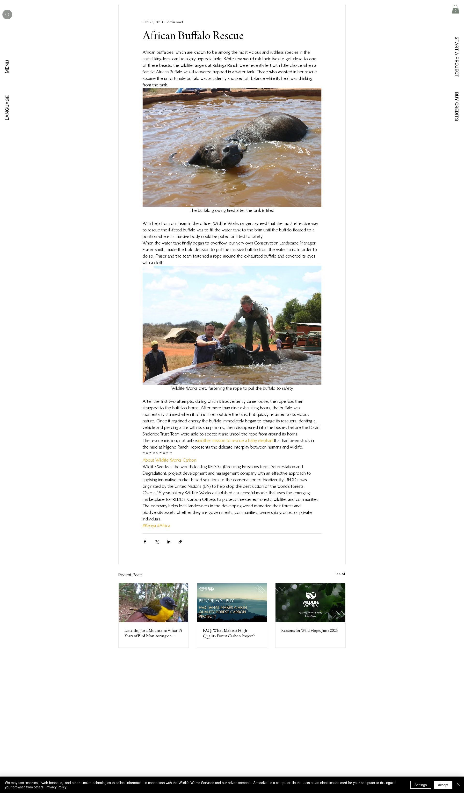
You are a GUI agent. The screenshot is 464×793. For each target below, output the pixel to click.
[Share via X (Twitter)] (156, 541)
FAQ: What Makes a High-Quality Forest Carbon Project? (229, 633)
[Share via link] (180, 541)
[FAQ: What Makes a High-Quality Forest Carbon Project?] (232, 602)
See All (340, 574)
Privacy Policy (55, 787)
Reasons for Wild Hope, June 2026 (309, 631)
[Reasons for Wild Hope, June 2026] (310, 602)
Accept (443, 784)
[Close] (458, 784)
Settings (420, 784)
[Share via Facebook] (145, 541)
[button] (455, 9)
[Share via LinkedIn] (168, 541)
